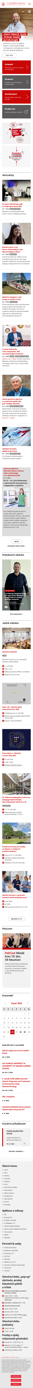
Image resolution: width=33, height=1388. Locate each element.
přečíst (17, 1137)
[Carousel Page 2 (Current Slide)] (25, 11)
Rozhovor (13, 254)
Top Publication (9, 590)
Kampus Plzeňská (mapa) (13, 765)
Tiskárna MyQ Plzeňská (12, 1226)
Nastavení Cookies (15, 1376)
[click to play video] (16, 941)
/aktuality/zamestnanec (16, 97)
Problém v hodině (10, 1220)
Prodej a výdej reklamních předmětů (15, 1336)
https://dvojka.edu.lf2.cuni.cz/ (16, 111)
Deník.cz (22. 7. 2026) (9, 359)
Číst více (9, 55)
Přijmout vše (16, 1384)
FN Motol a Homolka (11, 1250)
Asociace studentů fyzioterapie (14, 1265)
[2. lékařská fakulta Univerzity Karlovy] (3, 4)
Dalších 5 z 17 (16, 919)
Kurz (4, 655)
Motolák (7, 1259)
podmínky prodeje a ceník (13, 1317)
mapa (24, 1315)
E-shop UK (7, 1268)
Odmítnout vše (16, 1380)
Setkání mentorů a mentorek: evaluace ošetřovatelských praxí (14, 896)
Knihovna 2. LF (9, 1253)
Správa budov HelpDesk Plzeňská (15, 1229)
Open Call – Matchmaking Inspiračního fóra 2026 (12, 708)
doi (6, 607)
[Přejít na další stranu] (27, 1003)
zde (18, 675)
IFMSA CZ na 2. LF (10, 1262)
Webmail (7, 1238)
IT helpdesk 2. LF (9, 1223)
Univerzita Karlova (10, 1248)
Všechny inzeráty (16, 1151)
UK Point (7, 1256)
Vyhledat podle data (16, 546)
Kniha (12, 356)
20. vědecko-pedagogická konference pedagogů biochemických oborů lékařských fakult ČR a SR (16, 799)
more (16, 1052)
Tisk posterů (8, 1232)
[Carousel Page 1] (23, 11)
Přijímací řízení (15, 453)
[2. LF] (16, 4)
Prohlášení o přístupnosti (10, 1357)
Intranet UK (8, 1217)
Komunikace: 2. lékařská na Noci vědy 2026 (11, 754)
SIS (5, 1214)
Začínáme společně (9, 652)
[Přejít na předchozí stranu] (5, 1003)
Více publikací (16, 614)
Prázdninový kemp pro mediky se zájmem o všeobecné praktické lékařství (13, 849)
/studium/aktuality (16, 82)
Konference (6, 805)
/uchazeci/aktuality (16, 67)
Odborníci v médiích (22, 356)
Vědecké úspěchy (15, 209)
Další (16, 541)
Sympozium (13, 302)
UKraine (7, 1271)
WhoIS (6, 1235)
